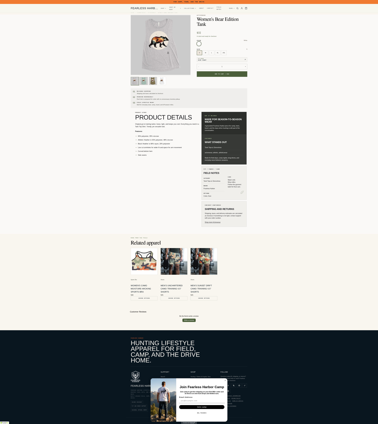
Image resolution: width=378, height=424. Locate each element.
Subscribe (229, 403)
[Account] (242, 8)
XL (218, 52)
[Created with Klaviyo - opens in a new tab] (189, 423)
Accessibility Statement (228, 406)
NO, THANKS (202, 413)
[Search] (237, 8)
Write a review (189, 320)
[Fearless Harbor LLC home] (135, 376)
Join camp (202, 407)
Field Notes (219, 8)
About (201, 8)
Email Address (186, 397)
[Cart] (246, 8)
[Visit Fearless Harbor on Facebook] (228, 385)
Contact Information (233, 395)
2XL (224, 52)
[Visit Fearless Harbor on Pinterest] (239, 385)
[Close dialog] (225, 380)
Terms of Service (237, 401)
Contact (210, 8)
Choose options (144, 298)
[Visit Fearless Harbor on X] (234, 385)
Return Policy (236, 398)
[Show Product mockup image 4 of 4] (162, 81)
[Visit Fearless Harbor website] (228, 391)
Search (163, 376)
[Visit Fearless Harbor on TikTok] (245, 385)
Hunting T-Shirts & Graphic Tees (201, 376)
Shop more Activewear (212, 222)
